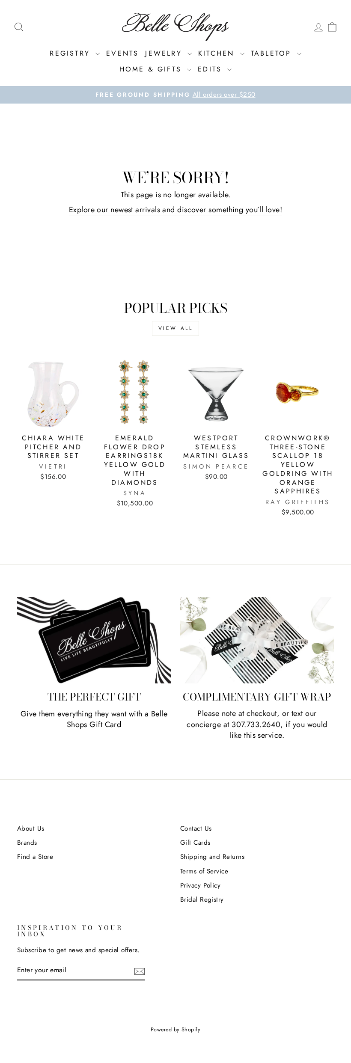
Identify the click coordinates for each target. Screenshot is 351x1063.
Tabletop (273, 53)
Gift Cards (195, 842)
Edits (211, 69)
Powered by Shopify (175, 1029)
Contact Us (196, 828)
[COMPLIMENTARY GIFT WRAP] (257, 640)
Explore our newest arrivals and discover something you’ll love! (175, 210)
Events (122, 53)
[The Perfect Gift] (94, 640)
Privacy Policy (200, 885)
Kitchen (218, 53)
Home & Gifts (152, 69)
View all (175, 328)
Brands (27, 842)
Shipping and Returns (212, 856)
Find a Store (35, 856)
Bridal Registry (202, 899)
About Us (31, 828)
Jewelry (165, 53)
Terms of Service (204, 871)
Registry (71, 53)
